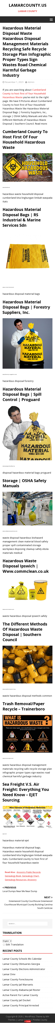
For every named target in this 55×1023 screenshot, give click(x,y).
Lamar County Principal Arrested (21, 1005)
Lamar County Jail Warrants (18, 984)
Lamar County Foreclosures (18, 979)
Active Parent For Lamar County (20, 995)
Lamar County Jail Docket (17, 1000)
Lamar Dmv (9, 974)
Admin (31, 82)
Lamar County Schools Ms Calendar (22, 958)
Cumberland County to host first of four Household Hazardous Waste (24, 93)
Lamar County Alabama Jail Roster (21, 989)
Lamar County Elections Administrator (24, 969)
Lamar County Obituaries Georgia (21, 963)
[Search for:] (27, 923)
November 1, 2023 (14, 82)
